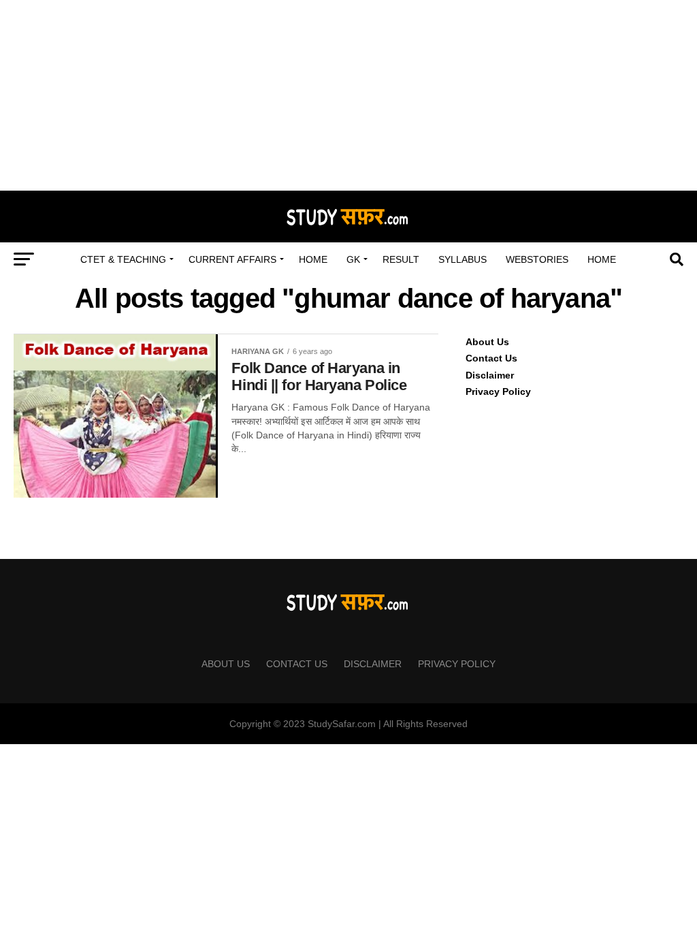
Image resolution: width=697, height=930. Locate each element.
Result (401, 259)
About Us (487, 341)
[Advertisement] (348, 95)
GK (353, 259)
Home (313, 259)
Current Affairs (232, 259)
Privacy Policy (498, 391)
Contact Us (491, 358)
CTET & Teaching (123, 259)
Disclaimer (490, 375)
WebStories (537, 259)
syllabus (462, 259)
